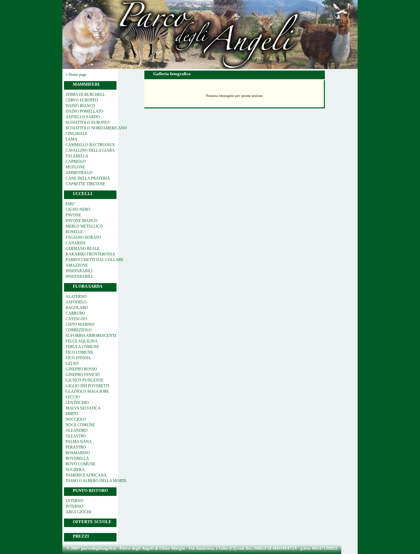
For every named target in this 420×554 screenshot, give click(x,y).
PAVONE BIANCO (81, 220)
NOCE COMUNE (80, 425)
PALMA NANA (79, 441)
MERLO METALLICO (84, 226)
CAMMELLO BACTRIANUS (90, 145)
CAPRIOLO (76, 161)
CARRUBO (75, 313)
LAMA (71, 139)
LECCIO (73, 397)
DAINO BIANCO (80, 105)
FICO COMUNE (79, 352)
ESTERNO (74, 501)
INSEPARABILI (79, 271)
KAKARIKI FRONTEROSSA (90, 254)
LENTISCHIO (77, 402)
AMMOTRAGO (79, 172)
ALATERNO (76, 296)
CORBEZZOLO (79, 330)
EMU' (70, 204)
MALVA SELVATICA (83, 408)
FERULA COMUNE (82, 346)
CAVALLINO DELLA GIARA (90, 150)
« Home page (76, 74)
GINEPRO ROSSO (81, 369)
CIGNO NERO (78, 209)
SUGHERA (75, 469)
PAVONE (73, 215)
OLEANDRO (77, 430)
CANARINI (75, 243)
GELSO (72, 363)
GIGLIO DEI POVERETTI (87, 386)
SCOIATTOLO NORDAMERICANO (96, 128)
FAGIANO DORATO (83, 237)
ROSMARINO (78, 453)
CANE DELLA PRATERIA (88, 178)
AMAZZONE (77, 265)
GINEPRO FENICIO (83, 374)
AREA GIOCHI (78, 512)
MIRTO (72, 413)
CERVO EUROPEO (82, 100)
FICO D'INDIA (78, 358)
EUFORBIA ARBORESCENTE (91, 335)
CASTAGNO (76, 319)
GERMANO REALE (82, 248)
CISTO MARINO (80, 324)
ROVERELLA (77, 458)
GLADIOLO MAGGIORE (87, 391)
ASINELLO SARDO (83, 117)
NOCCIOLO (76, 419)
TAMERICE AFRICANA (86, 475)
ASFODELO (76, 302)
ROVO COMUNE (80, 464)
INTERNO (74, 506)
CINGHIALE (76, 133)
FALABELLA (77, 156)
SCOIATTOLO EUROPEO (88, 122)
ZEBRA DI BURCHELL (85, 94)
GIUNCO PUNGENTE (84, 380)
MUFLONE (75, 167)
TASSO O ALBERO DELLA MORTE (96, 480)
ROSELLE (74, 232)
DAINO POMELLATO (84, 111)
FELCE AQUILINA (82, 341)
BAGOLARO (77, 307)
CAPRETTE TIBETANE (85, 184)
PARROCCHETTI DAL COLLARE (94, 259)
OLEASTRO (76, 436)
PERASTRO (76, 447)
